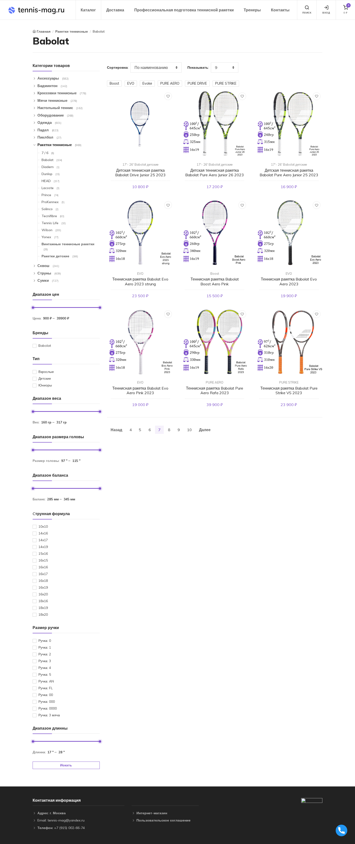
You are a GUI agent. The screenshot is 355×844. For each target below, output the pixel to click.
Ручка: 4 (44, 668)
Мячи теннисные (57, 100)
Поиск (307, 12)
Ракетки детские (60, 256)
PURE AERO (169, 83)
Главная (43, 31)
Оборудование (55, 115)
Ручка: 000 (46, 701)
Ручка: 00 (45, 695)
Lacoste (50, 188)
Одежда (49, 122)
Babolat (99, 31)
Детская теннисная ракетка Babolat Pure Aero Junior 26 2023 (214, 172)
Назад (116, 429)
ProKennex (53, 202)
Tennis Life (54, 223)
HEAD (50, 181)
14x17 (43, 540)
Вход (326, 12)
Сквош (48, 265)
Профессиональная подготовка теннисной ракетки (184, 9)
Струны (49, 273)
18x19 (43, 608)
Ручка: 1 (44, 647)
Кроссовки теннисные (61, 93)
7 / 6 (48, 153)
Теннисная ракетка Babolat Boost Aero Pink (215, 281)
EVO (130, 83)
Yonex (50, 237)
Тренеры (252, 9)
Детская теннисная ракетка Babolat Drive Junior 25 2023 (140, 172)
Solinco (50, 209)
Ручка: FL (45, 688)
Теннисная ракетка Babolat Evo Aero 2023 (289, 281)
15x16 (43, 553)
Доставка (115, 9)
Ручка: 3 (44, 661)
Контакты (280, 9)
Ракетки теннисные (71, 31)
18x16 (43, 601)
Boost (114, 83)
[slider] (33, 307)
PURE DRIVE (197, 83)
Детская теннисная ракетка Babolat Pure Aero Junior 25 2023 (289, 172)
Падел (47, 130)
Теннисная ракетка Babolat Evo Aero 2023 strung (140, 281)
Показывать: (198, 67)
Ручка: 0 (44, 640)
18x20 (43, 614)
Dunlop (51, 174)
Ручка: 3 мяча (49, 715)
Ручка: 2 (44, 654)
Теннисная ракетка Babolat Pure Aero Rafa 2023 (214, 390)
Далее (205, 429)
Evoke (147, 83)
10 (189, 429)
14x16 (43, 533)
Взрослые (46, 372)
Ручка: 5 (44, 674)
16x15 (43, 560)
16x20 (43, 594)
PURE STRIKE (225, 83)
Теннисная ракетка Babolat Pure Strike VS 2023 (289, 390)
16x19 (43, 587)
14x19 (43, 547)
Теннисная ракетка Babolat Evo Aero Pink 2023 (140, 390)
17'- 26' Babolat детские (140, 164)
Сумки (47, 280)
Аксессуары (53, 78)
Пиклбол (49, 137)
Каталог (88, 9)
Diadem (50, 167)
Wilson (51, 230)
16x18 (43, 580)
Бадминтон (52, 85)
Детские (44, 378)
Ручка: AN (46, 681)
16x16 (43, 567)
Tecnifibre (53, 216)
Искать (66, 765)
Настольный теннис (60, 107)
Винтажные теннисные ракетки (68, 246)
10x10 (43, 526)
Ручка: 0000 (47, 708)
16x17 (43, 574)
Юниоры (45, 385)
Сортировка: (117, 67)
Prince (50, 195)
